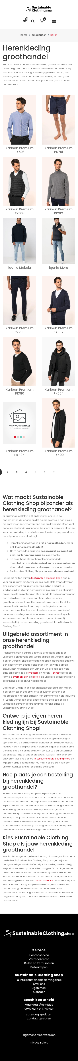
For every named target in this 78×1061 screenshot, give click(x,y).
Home (24, 35)
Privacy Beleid (39, 1042)
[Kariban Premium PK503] (19, 119)
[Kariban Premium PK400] (58, 422)
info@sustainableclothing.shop (52, 758)
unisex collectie (44, 880)
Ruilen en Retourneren (39, 963)
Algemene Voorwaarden (39, 1035)
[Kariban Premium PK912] (58, 181)
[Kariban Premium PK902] (58, 300)
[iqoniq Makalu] (19, 241)
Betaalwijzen (39, 967)
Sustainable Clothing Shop (46, 578)
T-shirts (54, 673)
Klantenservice (39, 955)
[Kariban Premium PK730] (19, 300)
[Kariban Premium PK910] (19, 361)
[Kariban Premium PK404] (19, 422)
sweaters (32, 673)
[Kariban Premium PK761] (58, 119)
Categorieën (39, 35)
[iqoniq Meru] (58, 241)
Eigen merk (39, 988)
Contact (39, 992)
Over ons (39, 984)
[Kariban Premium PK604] (58, 361)
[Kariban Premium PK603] (19, 181)
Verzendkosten (39, 959)
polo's (36, 677)
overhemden (20, 677)
